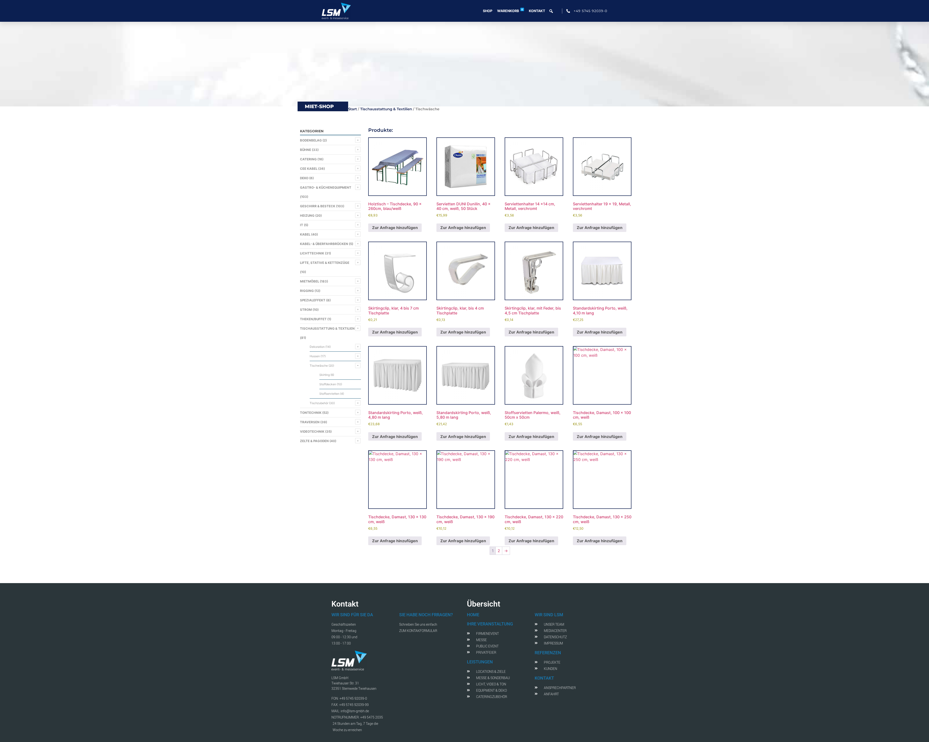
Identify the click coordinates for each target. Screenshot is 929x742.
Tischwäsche (319, 365)
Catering (308, 159)
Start (352, 109)
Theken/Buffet (313, 319)
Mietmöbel (309, 281)
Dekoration (317, 347)
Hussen (315, 356)
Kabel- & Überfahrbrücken (324, 244)
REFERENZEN (548, 652)
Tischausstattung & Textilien (386, 109)
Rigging (307, 291)
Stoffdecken (327, 384)
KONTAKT (544, 678)
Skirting (324, 375)
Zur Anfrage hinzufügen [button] (395, 227)
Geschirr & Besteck (317, 206)
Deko (304, 178)
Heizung (307, 215)
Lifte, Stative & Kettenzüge (324, 263)
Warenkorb (510, 10)
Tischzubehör (319, 403)
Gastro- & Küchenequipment (325, 187)
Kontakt (537, 11)
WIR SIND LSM (549, 614)
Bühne (305, 150)
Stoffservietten (329, 393)
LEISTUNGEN (480, 661)
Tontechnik (311, 413)
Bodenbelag (311, 140)
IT (301, 225)
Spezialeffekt (312, 300)
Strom (306, 310)
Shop (487, 11)
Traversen (310, 422)
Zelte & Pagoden (314, 441)
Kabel (305, 234)
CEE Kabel (308, 169)
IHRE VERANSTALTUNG (490, 623)
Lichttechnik (312, 253)
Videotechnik (312, 431)
